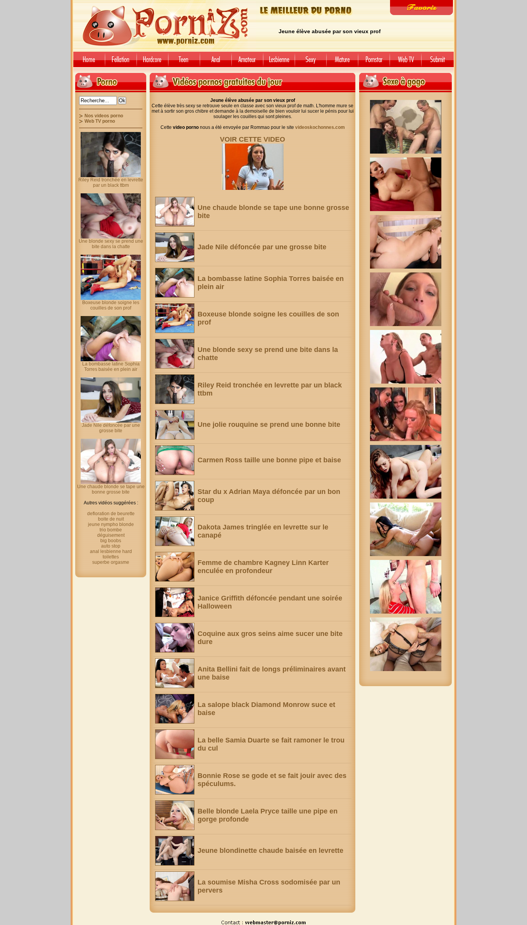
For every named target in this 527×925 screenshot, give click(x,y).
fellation (121, 62)
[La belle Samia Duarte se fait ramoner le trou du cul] (174, 744)
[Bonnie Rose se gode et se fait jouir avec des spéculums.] (174, 780)
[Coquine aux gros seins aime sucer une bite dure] (174, 638)
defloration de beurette (111, 513)
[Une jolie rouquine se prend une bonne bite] (174, 425)
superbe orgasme (110, 562)
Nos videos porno (103, 115)
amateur (247, 62)
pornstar (374, 62)
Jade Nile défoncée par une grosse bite (262, 247)
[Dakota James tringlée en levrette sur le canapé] (174, 531)
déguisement (111, 535)
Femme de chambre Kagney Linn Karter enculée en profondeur (263, 567)
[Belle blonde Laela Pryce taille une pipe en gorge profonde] (174, 815)
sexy (310, 62)
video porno (88, 62)
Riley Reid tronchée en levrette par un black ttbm (110, 182)
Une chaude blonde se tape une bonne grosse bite (111, 489)
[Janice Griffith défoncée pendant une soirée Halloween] (174, 602)
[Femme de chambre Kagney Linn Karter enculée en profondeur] (174, 567)
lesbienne (279, 62)
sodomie (215, 62)
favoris (421, 7)
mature (342, 62)
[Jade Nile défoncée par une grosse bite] (174, 247)
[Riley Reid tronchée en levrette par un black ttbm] (174, 389)
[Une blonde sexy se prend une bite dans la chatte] (174, 354)
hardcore (152, 62)
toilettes (111, 557)
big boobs (110, 540)
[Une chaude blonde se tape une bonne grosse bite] (174, 212)
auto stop (110, 546)
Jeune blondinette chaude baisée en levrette (270, 850)
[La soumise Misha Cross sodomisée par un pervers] (174, 886)
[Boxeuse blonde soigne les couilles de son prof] (174, 318)
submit (438, 62)
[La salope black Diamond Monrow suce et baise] (174, 709)
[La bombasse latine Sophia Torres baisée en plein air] (174, 283)
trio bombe (111, 530)
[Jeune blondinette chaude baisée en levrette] (174, 851)
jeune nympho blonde (111, 524)
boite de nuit (111, 519)
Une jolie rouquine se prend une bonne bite (269, 424)
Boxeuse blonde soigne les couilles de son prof (110, 305)
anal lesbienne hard (111, 551)
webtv (405, 62)
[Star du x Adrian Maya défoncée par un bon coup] (174, 496)
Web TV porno (99, 121)
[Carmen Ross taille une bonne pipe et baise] (174, 460)
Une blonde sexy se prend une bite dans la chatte (111, 243)
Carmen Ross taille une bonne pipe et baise (269, 460)
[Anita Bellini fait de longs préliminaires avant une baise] (174, 673)
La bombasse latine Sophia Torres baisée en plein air (111, 366)
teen (184, 62)
